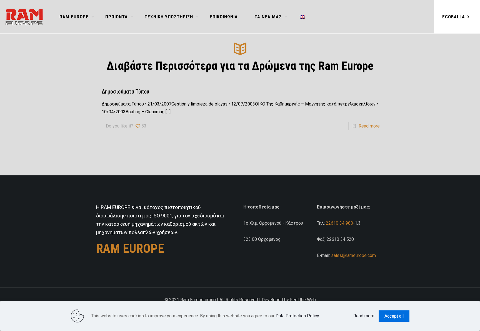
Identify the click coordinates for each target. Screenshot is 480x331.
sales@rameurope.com (353, 255)
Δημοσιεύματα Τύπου (125, 91)
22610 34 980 (339, 223)
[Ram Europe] (24, 16)
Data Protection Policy (297, 315)
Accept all (394, 316)
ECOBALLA (453, 16)
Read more (369, 126)
